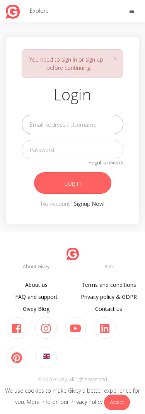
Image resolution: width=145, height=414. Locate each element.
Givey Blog (36, 308)
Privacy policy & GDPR (109, 296)
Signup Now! (89, 203)
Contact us (108, 308)
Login (72, 183)
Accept (117, 402)
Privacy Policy (86, 401)
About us (36, 284)
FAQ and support (36, 296)
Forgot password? (106, 162)
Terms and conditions (109, 284)
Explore (39, 10)
